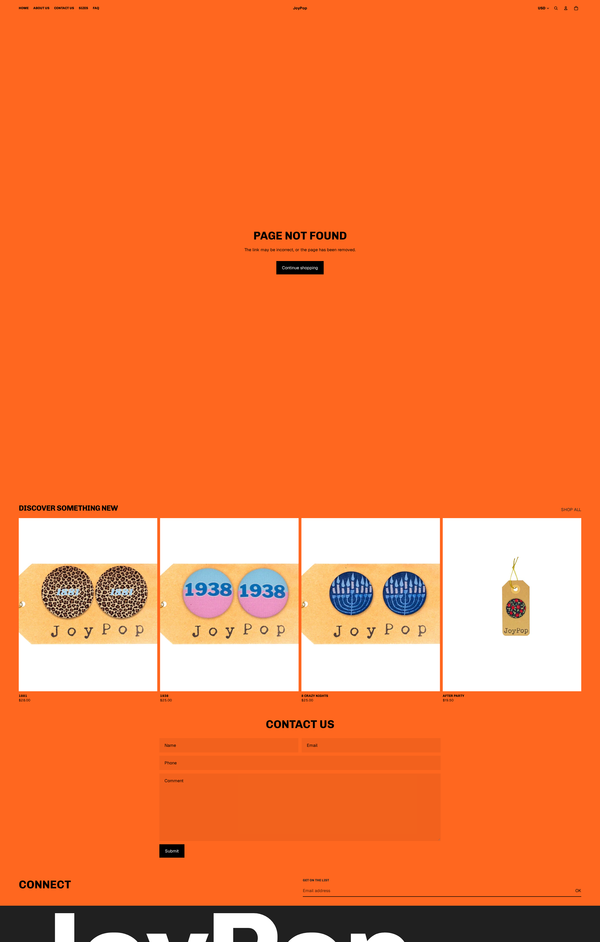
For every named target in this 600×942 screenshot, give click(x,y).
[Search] (556, 8)
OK (578, 890)
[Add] (574, 684)
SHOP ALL (571, 509)
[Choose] (150, 684)
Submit (172, 851)
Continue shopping (300, 267)
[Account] (566, 8)
